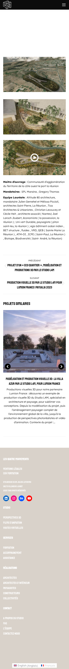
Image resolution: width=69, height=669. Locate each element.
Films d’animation (12, 522)
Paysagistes (9, 588)
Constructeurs (11, 593)
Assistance (9, 558)
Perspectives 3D (12, 517)
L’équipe (7, 628)
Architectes (10, 578)
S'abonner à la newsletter (34, 655)
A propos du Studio (13, 618)
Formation (8, 547)
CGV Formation (10, 473)
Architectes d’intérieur (16, 583)
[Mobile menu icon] (64, 5)
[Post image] (34, 341)
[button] (8, 366)
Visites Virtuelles (13, 528)
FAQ (5, 623)
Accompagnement (12, 553)
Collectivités (10, 598)
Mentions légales (12, 469)
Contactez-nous (11, 633)
